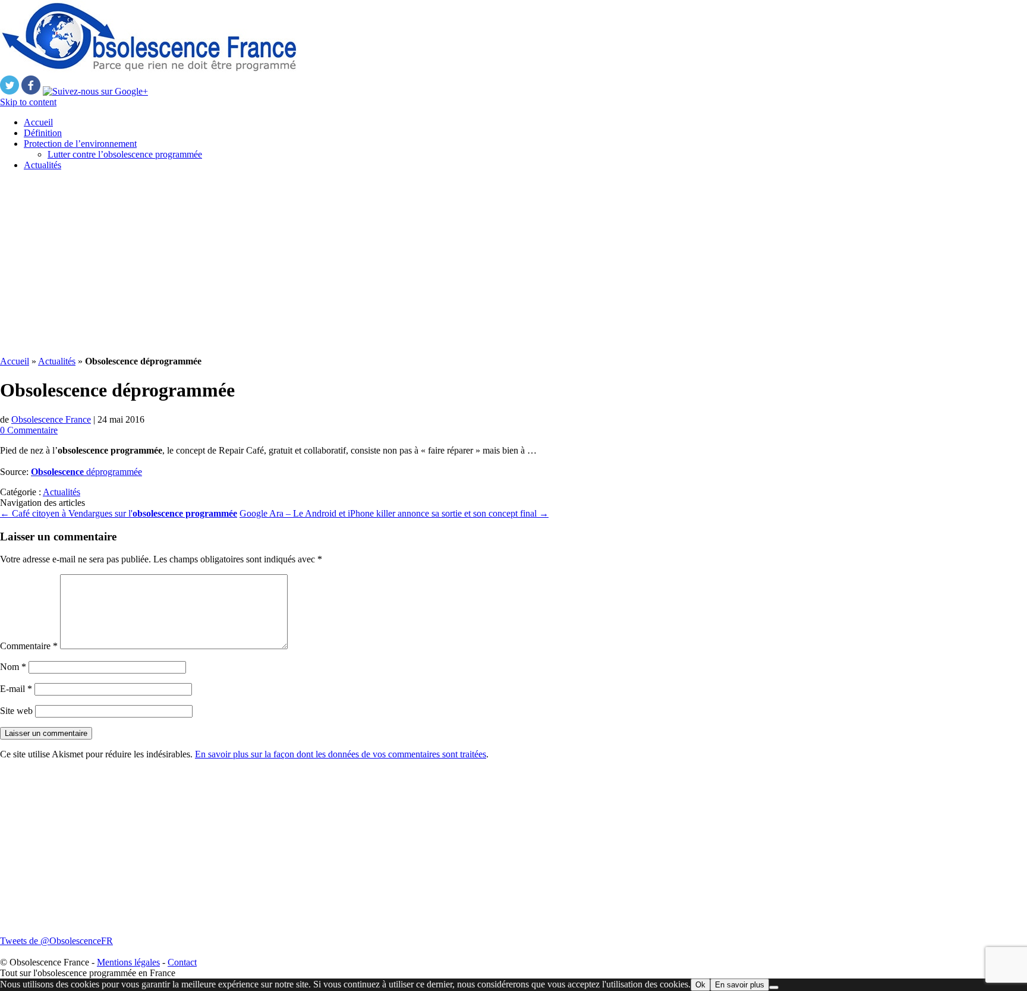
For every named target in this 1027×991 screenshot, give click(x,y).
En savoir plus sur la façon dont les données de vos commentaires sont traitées (340, 754)
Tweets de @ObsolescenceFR (56, 941)
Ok (700, 984)
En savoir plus (739, 984)
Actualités (42, 165)
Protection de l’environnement (80, 144)
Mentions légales (128, 962)
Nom (13, 667)
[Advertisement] (356, 263)
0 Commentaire (29, 430)
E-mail (16, 689)
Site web (16, 711)
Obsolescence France (51, 419)
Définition (43, 133)
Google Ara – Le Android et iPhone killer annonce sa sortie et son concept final (394, 513)
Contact (182, 962)
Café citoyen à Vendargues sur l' (118, 513)
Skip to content (28, 102)
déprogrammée (86, 472)
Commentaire (29, 646)
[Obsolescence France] (148, 70)
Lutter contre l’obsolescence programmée (125, 154)
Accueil (38, 122)
